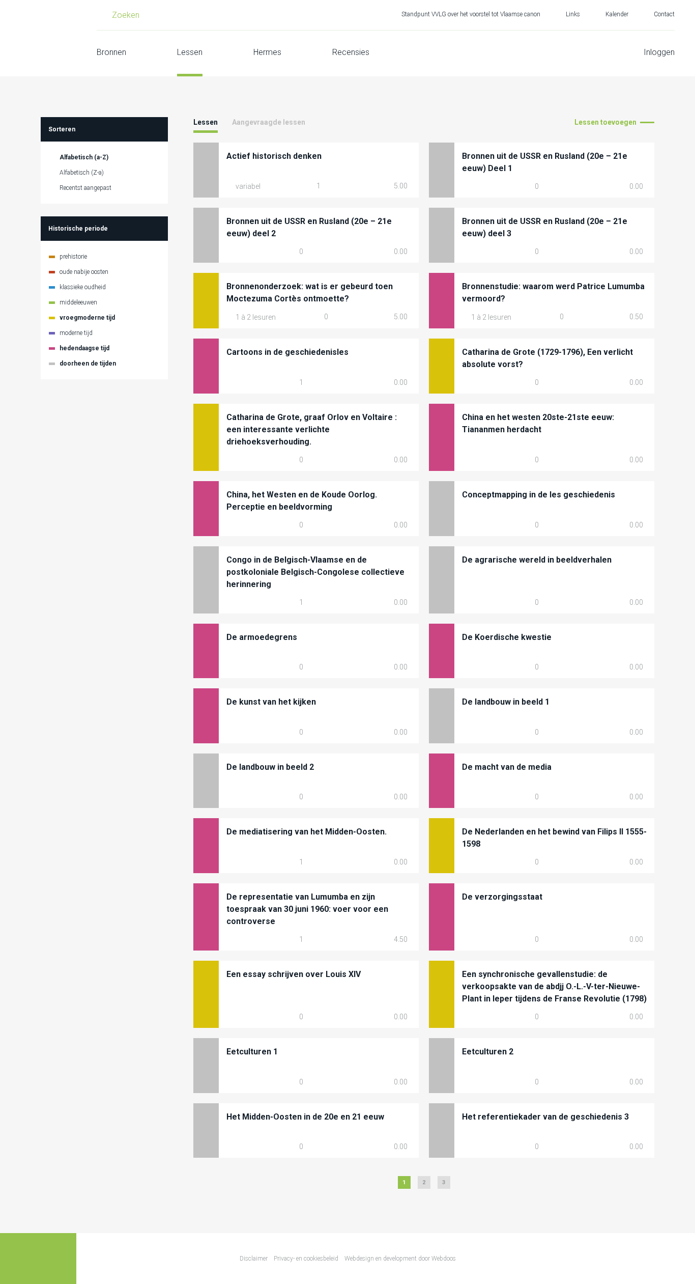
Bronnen (111, 52)
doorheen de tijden (88, 363)
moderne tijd (76, 333)
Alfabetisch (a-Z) (84, 157)
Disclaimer (254, 1258)
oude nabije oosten (84, 271)
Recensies (350, 52)
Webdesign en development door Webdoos (400, 1258)
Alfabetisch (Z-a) (82, 172)
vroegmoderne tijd (87, 317)
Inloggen (659, 52)
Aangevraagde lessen (268, 122)
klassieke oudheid (83, 287)
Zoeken (125, 15)
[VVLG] (38, 38)
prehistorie (73, 256)
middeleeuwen (78, 302)
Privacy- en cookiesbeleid (306, 1258)
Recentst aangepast (85, 187)
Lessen (189, 52)
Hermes (267, 52)
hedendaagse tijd (84, 348)
